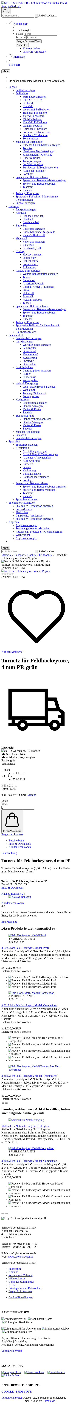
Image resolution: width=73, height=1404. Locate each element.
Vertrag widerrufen (12, 1350)
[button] (18, 23)
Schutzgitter (29, 347)
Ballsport (14, 206)
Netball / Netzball (32, 299)
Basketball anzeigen (34, 228)
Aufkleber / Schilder (34, 170)
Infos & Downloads (20, 843)
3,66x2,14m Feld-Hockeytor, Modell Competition (29, 1005)
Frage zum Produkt (12, 834)
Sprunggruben (31, 396)
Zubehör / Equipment (28, 431)
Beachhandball (31, 222)
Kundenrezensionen (20, 846)
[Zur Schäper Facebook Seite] (35, 1372)
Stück (4, 804)
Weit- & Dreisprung (27, 383)
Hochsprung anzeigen (35, 402)
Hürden (27, 373)
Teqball (27, 302)
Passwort (21, 37)
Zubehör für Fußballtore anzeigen (41, 144)
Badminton (29, 280)
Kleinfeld (28, 106)
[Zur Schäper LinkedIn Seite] (12, 1375)
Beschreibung (16, 840)
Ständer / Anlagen (33, 405)
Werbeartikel (23, 534)
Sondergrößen (30, 138)
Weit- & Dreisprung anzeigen (39, 386)
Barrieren (28, 463)
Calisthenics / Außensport (30, 515)
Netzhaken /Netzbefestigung (38, 151)
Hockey (20, 251)
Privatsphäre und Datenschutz (25, 1288)
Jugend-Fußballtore (33, 115)
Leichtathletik (16, 335)
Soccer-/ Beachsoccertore (37, 132)
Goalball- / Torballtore (35, 135)
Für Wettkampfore (33, 164)
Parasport (21, 434)
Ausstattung (22, 447)
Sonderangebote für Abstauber (33, 528)
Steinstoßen (29, 364)
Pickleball (28, 293)
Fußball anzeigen (25, 90)
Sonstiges (28, 173)
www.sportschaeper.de (20, 1256)
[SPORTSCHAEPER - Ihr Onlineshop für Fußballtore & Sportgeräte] (36, 6)
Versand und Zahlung (21, 1275)
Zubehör (27, 190)
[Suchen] (36, 16)
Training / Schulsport (34, 393)
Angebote (14, 522)
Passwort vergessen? (34, 51)
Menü (6, 71)
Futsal (26, 289)
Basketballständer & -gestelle (39, 231)
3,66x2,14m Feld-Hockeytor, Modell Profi (25, 947)
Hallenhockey (30, 260)
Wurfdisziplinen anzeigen (37, 344)
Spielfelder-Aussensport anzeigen (34, 505)
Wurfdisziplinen (24, 341)
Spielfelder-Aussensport (22, 502)
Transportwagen (32, 161)
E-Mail (19, 33)
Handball (21, 212)
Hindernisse (29, 376)
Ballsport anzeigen (26, 209)
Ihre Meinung (9, 921)
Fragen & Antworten (20, 1291)
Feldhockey (29, 257)
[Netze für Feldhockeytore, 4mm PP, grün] (25, 571)
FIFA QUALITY (32, 99)
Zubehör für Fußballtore (29, 141)
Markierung (29, 470)
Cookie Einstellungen (21, 1297)
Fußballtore (22, 93)
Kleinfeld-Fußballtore (35, 122)
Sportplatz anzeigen (27, 444)
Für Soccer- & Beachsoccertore (40, 167)
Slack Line (22, 512)
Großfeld (28, 103)
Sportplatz (14, 441)
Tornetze (27, 148)
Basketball (21, 225)
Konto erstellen (31, 48)
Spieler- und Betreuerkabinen (32, 177)
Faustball (28, 296)
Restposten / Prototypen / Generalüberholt (39, 531)
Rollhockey (29, 267)
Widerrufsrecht (17, 1278)
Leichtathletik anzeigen (28, 338)
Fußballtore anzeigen (34, 96)
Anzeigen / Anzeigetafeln (37, 457)
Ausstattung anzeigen (35, 451)
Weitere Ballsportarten (28, 270)
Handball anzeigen (33, 215)
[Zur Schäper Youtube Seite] (58, 1372)
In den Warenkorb (12, 831)
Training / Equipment (27, 193)
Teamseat (28, 186)
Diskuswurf (29, 351)
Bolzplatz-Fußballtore (35, 128)
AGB (12, 1284)
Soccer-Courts (24, 509)
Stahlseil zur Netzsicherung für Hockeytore (25, 1126)
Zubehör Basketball (34, 235)
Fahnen (27, 467)
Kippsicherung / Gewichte (37, 154)
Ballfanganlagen (32, 473)
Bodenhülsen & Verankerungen (40, 454)
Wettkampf (29, 389)
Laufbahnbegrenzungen (36, 476)
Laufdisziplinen (24, 367)
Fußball (13, 86)
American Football (33, 283)
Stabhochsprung (25, 415)
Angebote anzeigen (26, 525)
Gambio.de (49, 1400)
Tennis (26, 277)
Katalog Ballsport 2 (12, 893)
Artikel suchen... (47, 15)
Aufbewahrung (31, 460)
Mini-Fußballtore (32, 119)
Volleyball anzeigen (34, 241)
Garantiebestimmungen (21, 1281)
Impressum (15, 1268)
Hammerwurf (30, 354)
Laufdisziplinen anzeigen (37, 370)
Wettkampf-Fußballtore (36, 109)
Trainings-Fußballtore (35, 112)
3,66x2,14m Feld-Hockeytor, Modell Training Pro (29, 1075)
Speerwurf (28, 360)
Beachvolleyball (32, 248)
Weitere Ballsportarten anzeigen (40, 273)
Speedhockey (30, 264)
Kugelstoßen (30, 357)
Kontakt (13, 1271)
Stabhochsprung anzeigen (37, 418)
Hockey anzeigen (32, 254)
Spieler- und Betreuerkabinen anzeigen (44, 180)
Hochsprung (22, 399)
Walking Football (32, 125)
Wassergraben (30, 380)
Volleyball (21, 238)
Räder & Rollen (31, 157)
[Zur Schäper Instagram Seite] (12, 1372)
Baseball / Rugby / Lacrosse (38, 286)
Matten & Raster (32, 409)
